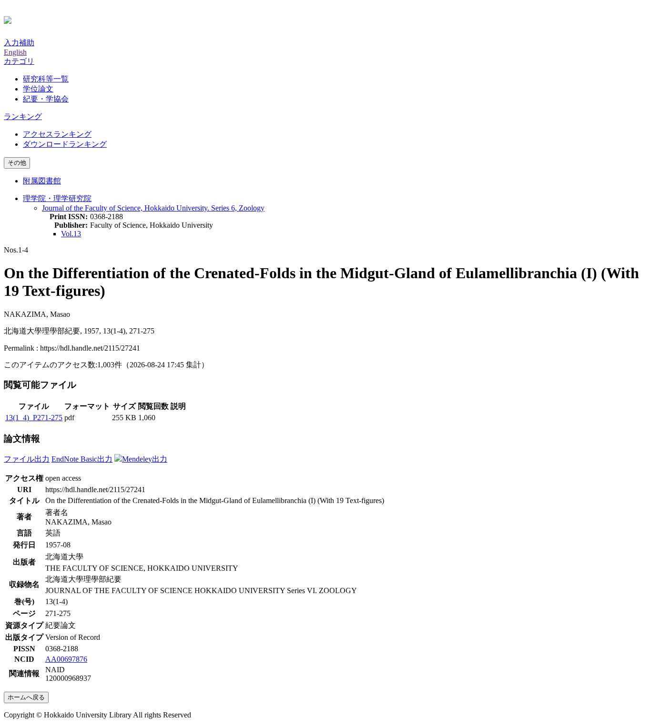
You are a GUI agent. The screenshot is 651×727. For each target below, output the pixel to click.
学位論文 (38, 89)
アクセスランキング (57, 134)
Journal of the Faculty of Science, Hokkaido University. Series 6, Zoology (153, 208)
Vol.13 (71, 234)
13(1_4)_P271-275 (33, 418)
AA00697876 (66, 659)
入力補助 (19, 43)
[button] (19, 61)
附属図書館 (42, 181)
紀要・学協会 (46, 99)
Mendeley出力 (144, 459)
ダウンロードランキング (65, 144)
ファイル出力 (27, 459)
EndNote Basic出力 (81, 459)
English (15, 52)
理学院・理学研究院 (57, 198)
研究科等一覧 (46, 79)
